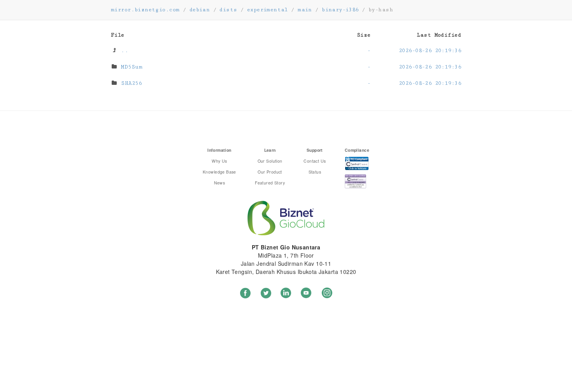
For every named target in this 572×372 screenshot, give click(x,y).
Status (315, 172)
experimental (267, 10)
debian (199, 10)
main (305, 10)
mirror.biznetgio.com (145, 10)
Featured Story (270, 183)
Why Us (219, 161)
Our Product (270, 172)
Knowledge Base (219, 172)
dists (228, 10)
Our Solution (270, 161)
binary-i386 (340, 10)
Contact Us (315, 161)
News (219, 183)
